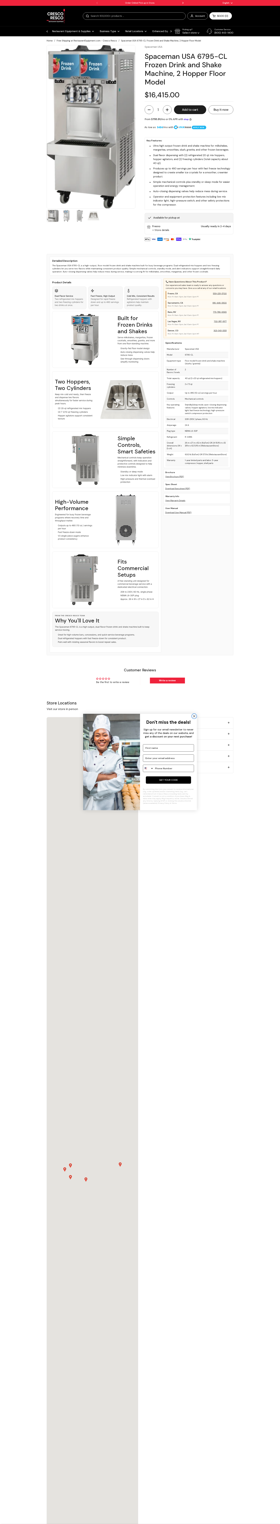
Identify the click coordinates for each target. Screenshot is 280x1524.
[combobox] (148, 768)
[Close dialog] (194, 716)
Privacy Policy (163, 803)
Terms (174, 803)
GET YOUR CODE (168, 779)
